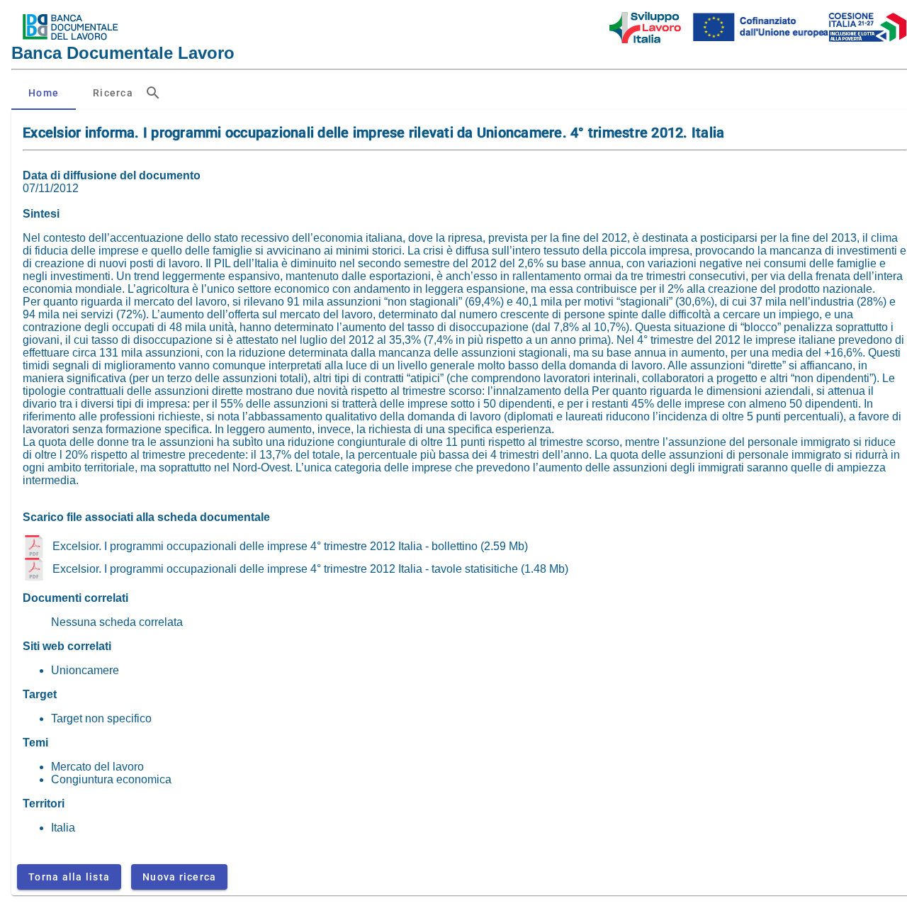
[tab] (43, 93)
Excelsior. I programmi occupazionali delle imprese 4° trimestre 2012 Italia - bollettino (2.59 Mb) (290, 546)
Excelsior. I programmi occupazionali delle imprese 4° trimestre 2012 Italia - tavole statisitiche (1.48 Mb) (310, 569)
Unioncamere (85, 670)
